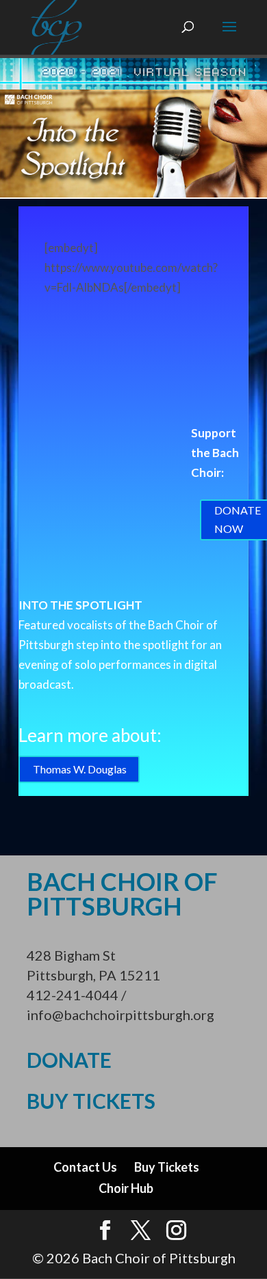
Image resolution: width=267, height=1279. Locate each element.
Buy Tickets (166, 1166)
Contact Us (85, 1166)
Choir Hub (126, 1188)
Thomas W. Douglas (80, 768)
